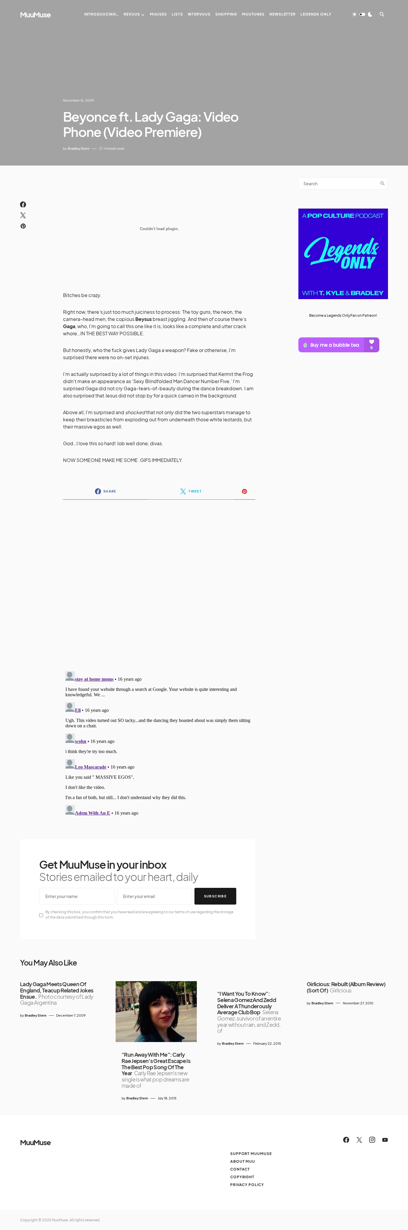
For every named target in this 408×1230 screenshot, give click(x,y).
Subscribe (215, 896)
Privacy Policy (247, 1184)
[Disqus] (159, 581)
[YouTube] (385, 1140)
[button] (362, 14)
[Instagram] (372, 1140)
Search (383, 183)
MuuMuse (35, 14)
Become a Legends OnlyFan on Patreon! (343, 315)
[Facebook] (346, 1140)
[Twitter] (359, 1140)
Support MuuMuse (251, 1153)
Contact (240, 1169)
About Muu (242, 1161)
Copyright (242, 1177)
